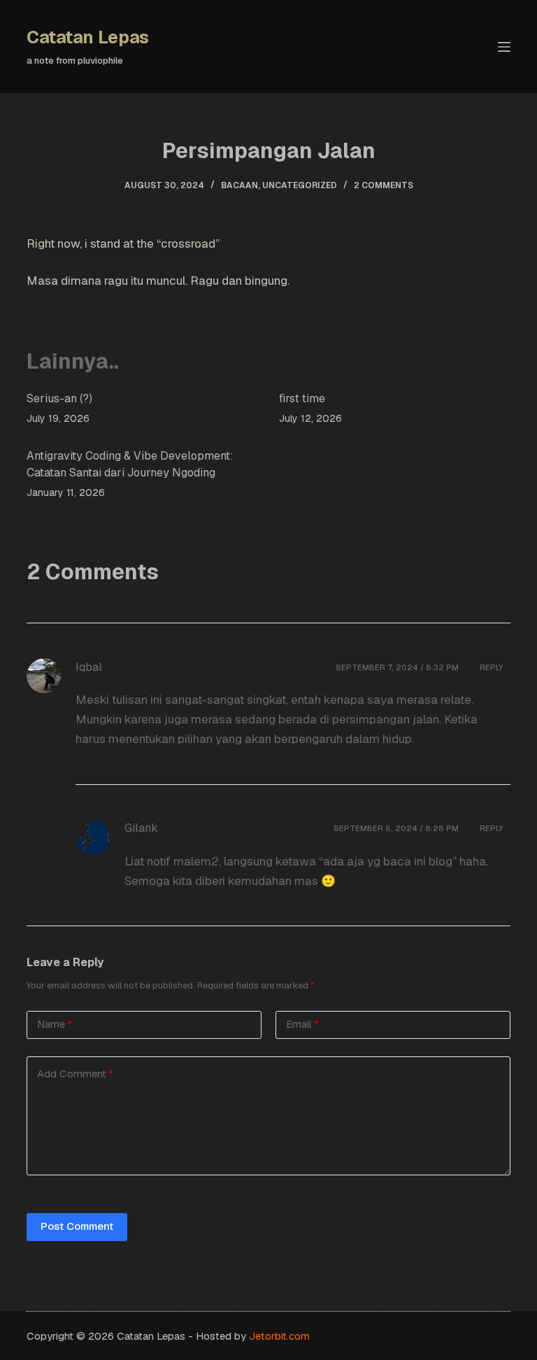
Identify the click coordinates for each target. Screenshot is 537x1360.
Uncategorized (299, 185)
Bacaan (239, 185)
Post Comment (77, 1226)
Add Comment (75, 1073)
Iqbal (89, 667)
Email (302, 1023)
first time (302, 398)
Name (54, 1023)
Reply (491, 667)
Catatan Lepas (88, 37)
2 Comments (383, 185)
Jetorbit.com (279, 1336)
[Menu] (504, 47)
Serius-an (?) (59, 398)
